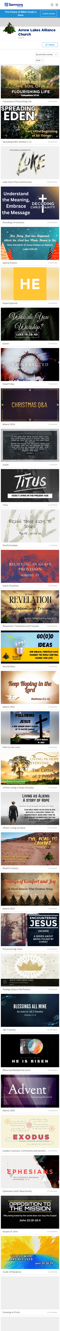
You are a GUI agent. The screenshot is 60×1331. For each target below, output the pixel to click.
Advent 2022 (9, 706)
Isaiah (6, 464)
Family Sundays (10, 545)
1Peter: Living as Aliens (14, 827)
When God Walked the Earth (16, 1070)
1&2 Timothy (9, 1029)
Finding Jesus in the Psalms (16, 989)
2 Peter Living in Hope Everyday (18, 787)
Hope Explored (10, 303)
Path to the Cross (11, 747)
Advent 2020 (9, 1110)
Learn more (48, 13)
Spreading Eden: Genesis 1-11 (17, 141)
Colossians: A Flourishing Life (17, 101)
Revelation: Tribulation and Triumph (21, 626)
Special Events (10, 262)
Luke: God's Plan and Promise (17, 181)
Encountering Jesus (12, 948)
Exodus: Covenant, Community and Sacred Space (26, 1150)
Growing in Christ (11, 1312)
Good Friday (8, 383)
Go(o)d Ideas (9, 666)
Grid (38, 60)
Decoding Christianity (13, 222)
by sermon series (44, 54)
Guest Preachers (11, 585)
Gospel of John (10, 1231)
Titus (5, 504)
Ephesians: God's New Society (17, 1191)
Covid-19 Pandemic (12, 1271)
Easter (6, 343)
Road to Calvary (10, 868)
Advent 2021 (9, 908)
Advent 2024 (9, 424)
